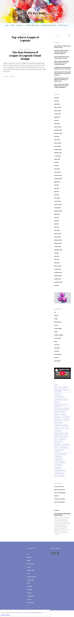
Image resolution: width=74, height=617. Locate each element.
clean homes (57, 394)
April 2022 (56, 194)
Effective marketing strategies (62, 409)
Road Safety (62, 439)
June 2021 (56, 220)
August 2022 (57, 182)
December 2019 (58, 272)
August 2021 (57, 214)
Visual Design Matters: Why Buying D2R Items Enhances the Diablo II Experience (62, 73)
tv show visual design (59, 462)
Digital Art (57, 402)
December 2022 (58, 175)
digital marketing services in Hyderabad (61, 405)
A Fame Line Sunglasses (59, 492)
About (12, 25)
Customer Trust (58, 399)
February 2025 (57, 126)
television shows (64, 447)
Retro (56, 439)
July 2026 (56, 97)
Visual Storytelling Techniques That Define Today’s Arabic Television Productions (61, 52)
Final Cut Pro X (66, 417)
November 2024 (58, 130)
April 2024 (56, 136)
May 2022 (56, 191)
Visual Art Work (58, 464)
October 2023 (57, 156)
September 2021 (58, 211)
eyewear (63, 414)
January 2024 (57, 146)
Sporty (56, 447)
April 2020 (56, 259)
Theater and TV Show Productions (59, 450)
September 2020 (58, 249)
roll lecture (56, 344)
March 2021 (57, 230)
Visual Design (57, 360)
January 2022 (57, 201)
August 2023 (57, 159)
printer (66, 433)
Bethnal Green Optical (48, 25)
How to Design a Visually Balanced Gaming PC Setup (62, 46)
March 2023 (57, 169)
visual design (58, 467)
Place (67, 428)
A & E (56, 387)
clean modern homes (59, 396)
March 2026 (57, 104)
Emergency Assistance (60, 411)
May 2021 (56, 224)
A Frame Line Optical (32, 25)
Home (7, 25)
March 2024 (57, 139)
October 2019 (57, 279)
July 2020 (56, 253)
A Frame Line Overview (59, 499)
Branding (65, 387)
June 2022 (56, 188)
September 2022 (58, 178)
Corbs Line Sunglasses (59, 502)
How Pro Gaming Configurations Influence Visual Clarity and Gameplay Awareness (61, 63)
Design (21, 49)
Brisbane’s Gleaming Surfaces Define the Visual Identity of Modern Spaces (61, 79)
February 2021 (57, 233)
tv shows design (58, 459)
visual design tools (59, 473)
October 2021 (57, 207)
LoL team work (57, 338)
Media (55, 341)
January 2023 (57, 172)
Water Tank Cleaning (59, 475)
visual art (56, 357)
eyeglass (57, 414)
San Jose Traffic (58, 441)
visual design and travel (60, 470)
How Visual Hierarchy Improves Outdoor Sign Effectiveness (61, 57)
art (60, 387)
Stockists (19, 25)
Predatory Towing (59, 433)
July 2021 (56, 217)
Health (55, 331)
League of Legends (58, 335)
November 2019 (58, 275)
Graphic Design (57, 328)
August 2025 (57, 117)
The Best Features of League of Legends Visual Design (25, 55)
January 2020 (57, 269)
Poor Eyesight (58, 430)
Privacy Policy (63, 25)
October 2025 (57, 114)
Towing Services (58, 456)
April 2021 (56, 227)
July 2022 (56, 185)
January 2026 (57, 110)
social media (66, 444)
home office (66, 419)
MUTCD (62, 428)
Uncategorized (57, 354)
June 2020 (56, 256)
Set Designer (58, 444)
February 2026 (57, 107)
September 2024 (58, 133)
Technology (28, 49)
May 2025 (56, 120)
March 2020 (57, 262)
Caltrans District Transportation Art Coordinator (62, 390)
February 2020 (57, 266)
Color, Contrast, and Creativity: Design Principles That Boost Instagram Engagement (61, 86)
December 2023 (58, 149)
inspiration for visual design (61, 425)
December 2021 (58, 204)
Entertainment (57, 322)
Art (55, 312)
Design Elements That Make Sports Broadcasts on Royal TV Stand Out (62, 68)
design (65, 399)
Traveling (56, 351)
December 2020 (58, 240)
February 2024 (57, 143)
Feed (57, 510)
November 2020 (58, 243)
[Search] (69, 35)
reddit (65, 436)
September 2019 (58, 282)
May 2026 (56, 101)
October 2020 (57, 246)
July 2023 (56, 162)
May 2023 (56, 165)
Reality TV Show (58, 436)
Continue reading (9, 76)
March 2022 (57, 198)
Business (56, 315)
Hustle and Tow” (58, 422)
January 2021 (57, 237)
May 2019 (56, 285)
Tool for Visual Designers (60, 454)
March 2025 (57, 123)
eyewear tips (58, 417)
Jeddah (56, 428)
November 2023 (58, 152)
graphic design (58, 419)
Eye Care (56, 325)
